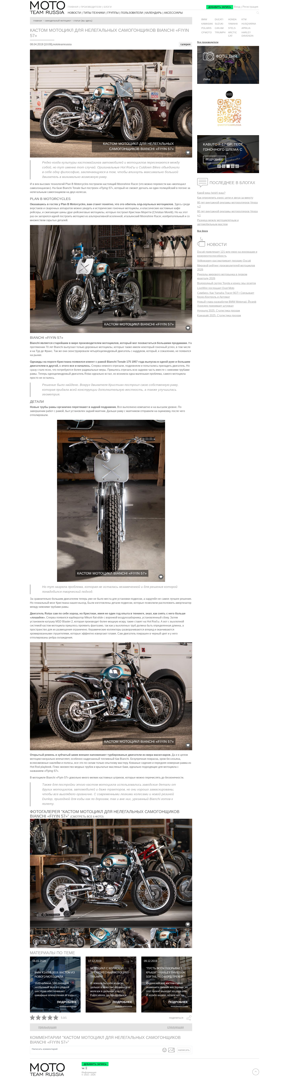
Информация (89, 1072)
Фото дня (226, 56)
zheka (206, 79)
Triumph (220, 32)
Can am (219, 28)
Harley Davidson (247, 34)
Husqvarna (249, 24)
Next (194, 938)
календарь (153, 13)
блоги (108, 7)
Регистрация (250, 7)
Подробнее (66, 1002)
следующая (175, 1027)
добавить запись (219, 7)
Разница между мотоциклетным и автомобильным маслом (218, 222)
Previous (27, 938)
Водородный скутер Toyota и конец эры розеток (226, 283)
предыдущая (47, 1027)
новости (74, 13)
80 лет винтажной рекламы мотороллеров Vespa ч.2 (227, 204)
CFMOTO (206, 32)
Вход (237, 7)
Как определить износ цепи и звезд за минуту (225, 197)
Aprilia (246, 28)
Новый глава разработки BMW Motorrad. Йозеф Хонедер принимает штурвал (226, 303)
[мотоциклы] (47, 7)
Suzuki (219, 24)
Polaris (206, 28)
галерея (185, 44)
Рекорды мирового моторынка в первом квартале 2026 (222, 276)
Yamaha (233, 24)
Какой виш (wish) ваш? (211, 192)
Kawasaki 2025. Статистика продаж (219, 315)
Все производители (207, 42)
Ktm (244, 19)
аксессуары (173, 13)
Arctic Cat (232, 34)
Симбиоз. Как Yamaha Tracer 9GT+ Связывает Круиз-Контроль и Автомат (225, 295)
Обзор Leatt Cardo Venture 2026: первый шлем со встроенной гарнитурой (247, 147)
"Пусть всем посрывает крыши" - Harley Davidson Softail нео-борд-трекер (165, 972)
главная (73, 7)
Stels (231, 28)
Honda (232, 19)
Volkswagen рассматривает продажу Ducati (224, 260)
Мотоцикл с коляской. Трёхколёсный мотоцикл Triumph (109, 972)
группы (113, 13)
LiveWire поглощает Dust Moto (215, 288)
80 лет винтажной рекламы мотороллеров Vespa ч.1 (227, 213)
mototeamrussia (67, 1006)
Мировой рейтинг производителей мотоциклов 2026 (226, 267)
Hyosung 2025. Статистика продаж (218, 310)
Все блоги (202, 231)
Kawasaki (207, 24)
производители (91, 7)
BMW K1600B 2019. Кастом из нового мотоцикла (55, 974)
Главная (37, 20)
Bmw (204, 19)
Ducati (219, 19)
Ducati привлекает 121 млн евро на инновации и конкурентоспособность (227, 253)
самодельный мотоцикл (58, 20)
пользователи (132, 13)
